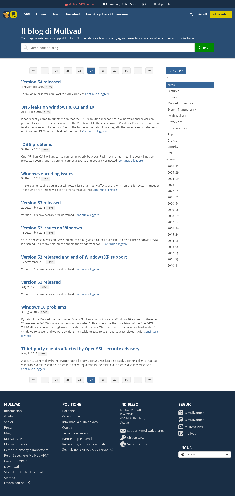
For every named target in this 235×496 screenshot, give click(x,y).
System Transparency (182, 109)
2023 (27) (173, 185)
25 (68, 70)
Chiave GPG (135, 438)
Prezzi (56, 14)
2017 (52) (173, 222)
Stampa (9, 478)
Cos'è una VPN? (15, 461)
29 (114, 70)
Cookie (67, 427)
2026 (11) (173, 166)
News (49, 87)
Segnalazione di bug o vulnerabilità (87, 449)
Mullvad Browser (16, 444)
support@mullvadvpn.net (145, 431)
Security (173, 147)
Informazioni (13, 411)
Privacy (172, 97)
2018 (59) (173, 216)
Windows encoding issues (47, 173)
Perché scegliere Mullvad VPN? (26, 455)
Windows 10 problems (43, 307)
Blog (7, 433)
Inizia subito (220, 14)
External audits (177, 128)
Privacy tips (175, 122)
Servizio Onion (137, 444)
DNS (170, 153)
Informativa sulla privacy (80, 422)
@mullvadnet (194, 413)
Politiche (68, 411)
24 (56, 70)
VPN (27, 14)
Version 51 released (41, 282)
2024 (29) (173, 179)
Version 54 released (41, 82)
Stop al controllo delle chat (23, 472)
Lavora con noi (14, 483)
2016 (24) (173, 228)
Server (8, 422)
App (170, 134)
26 (79, 70)
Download (73, 14)
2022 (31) (173, 191)
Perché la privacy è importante (107, 14)
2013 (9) (173, 247)
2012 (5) (173, 253)
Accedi (202, 14)
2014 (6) (173, 241)
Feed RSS (177, 71)
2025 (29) (173, 172)
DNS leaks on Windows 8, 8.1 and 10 (57, 107)
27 (91, 70)
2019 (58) (173, 210)
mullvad (190, 433)
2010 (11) (173, 265)
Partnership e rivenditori (80, 439)
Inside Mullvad (177, 116)
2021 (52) (173, 197)
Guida (8, 416)
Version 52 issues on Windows (51, 228)
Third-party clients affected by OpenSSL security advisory (80, 349)
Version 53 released (41, 203)
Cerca (204, 47)
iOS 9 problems (36, 144)
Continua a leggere (97, 94)
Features (173, 91)
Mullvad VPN (13, 439)
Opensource (71, 416)
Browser (41, 14)
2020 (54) (173, 203)
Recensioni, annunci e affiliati (83, 444)
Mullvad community (180, 103)
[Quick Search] (191, 14)
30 (126, 70)
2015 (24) (173, 234)
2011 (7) (173, 259)
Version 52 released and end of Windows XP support (74, 257)
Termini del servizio (76, 433)
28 (103, 70)
